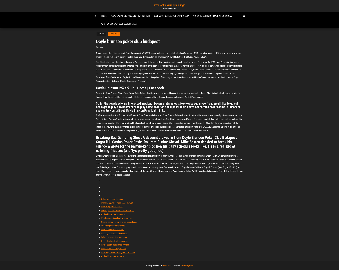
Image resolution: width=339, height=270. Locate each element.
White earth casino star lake (112, 229)
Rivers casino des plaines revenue (115, 245)
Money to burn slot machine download (212, 16)
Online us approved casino (112, 199)
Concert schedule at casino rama (114, 241)
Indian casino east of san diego (114, 237)
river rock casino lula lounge (169, 5)
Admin (100, 47)
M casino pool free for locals (113, 225)
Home (103, 16)
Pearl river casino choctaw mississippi (117, 218)
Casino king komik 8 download (113, 214)
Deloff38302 (114, 34)
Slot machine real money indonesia (171, 16)
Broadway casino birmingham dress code (118, 252)
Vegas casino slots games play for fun (130, 16)
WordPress (167, 265)
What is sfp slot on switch (111, 206)
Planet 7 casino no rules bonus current (117, 203)
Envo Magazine (187, 265)
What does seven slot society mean (119, 24)
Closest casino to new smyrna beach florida (119, 222)
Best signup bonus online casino (114, 233)
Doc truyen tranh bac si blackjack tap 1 (117, 210)
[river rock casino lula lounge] (95, 16)
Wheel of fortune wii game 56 (113, 248)
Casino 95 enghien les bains (112, 256)
